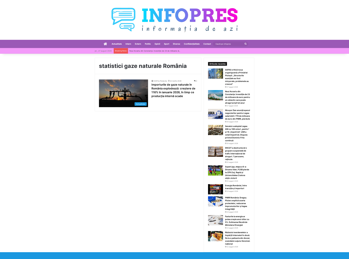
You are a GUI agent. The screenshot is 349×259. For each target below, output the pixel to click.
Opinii (157, 44)
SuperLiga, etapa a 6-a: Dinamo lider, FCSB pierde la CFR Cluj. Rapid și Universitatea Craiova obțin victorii (237, 172)
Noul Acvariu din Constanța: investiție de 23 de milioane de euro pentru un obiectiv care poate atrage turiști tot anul (179, 51)
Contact (207, 44)
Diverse (176, 44)
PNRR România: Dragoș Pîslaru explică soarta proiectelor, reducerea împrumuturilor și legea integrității (236, 203)
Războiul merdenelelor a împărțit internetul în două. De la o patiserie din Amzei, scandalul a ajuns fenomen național (237, 238)
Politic (148, 44)
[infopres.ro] (174, 19)
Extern (138, 44)
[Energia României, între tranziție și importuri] (215, 189)
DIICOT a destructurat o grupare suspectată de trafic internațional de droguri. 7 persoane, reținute (236, 153)
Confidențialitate (192, 44)
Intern (128, 44)
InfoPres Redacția (160, 81)
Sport (166, 44)
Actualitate (117, 44)
